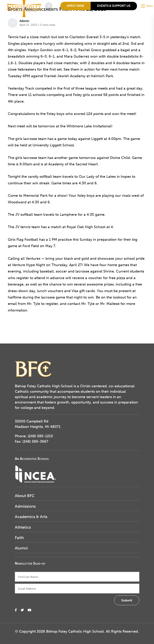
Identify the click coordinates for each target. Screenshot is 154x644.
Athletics (23, 527)
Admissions (25, 506)
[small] (16, 610)
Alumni (21, 548)
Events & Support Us (113, 6)
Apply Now (75, 6)
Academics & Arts (31, 516)
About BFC (24, 495)
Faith (19, 537)
